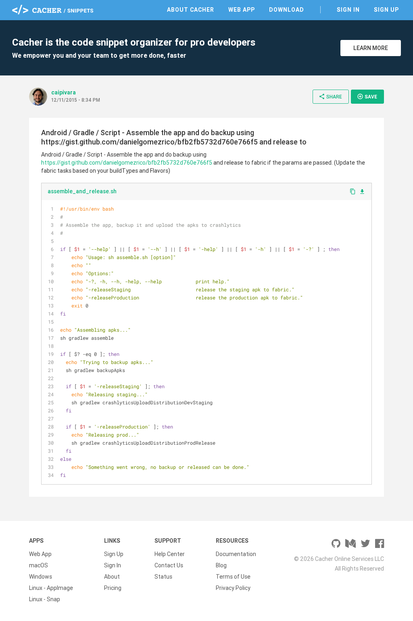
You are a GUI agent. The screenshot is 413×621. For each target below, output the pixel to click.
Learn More (370, 48)
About (112, 576)
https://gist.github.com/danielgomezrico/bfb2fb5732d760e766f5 (126, 162)
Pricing (112, 588)
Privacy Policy (233, 588)
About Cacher (190, 9)
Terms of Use (233, 576)
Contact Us (168, 565)
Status (163, 576)
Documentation (236, 554)
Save (367, 96)
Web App (241, 9)
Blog (221, 565)
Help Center (169, 554)
